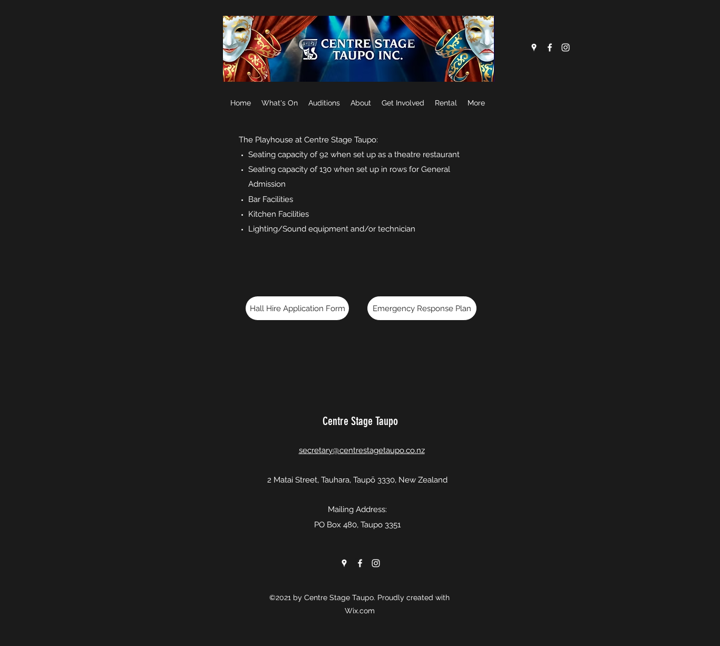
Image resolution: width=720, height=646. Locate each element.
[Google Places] (534, 47)
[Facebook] (549, 47)
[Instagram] (565, 47)
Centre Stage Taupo (360, 421)
